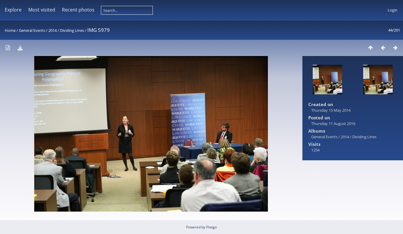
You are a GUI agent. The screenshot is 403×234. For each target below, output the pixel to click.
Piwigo (211, 227)
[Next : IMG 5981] (395, 47)
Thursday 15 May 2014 (330, 110)
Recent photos (78, 9)
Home (10, 30)
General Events (32, 30)
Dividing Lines (72, 30)
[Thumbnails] (370, 47)
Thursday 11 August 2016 (333, 123)
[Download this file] (20, 47)
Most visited (41, 9)
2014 (52, 30)
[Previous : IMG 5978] (383, 47)
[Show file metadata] (7, 47)
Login (392, 10)
